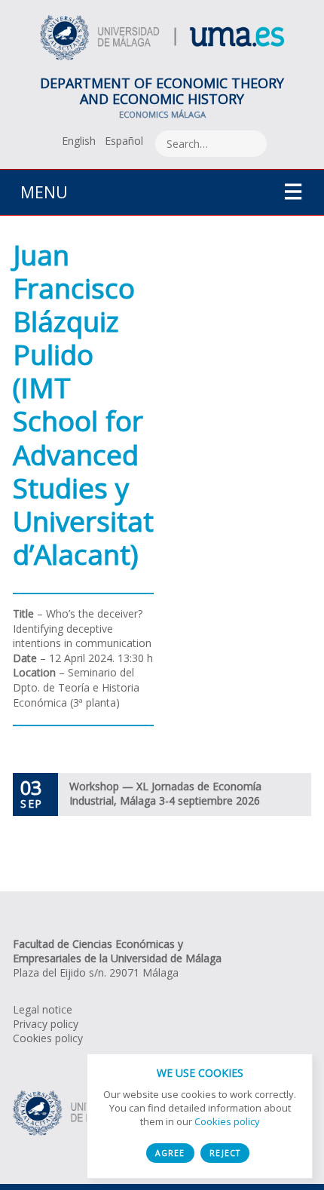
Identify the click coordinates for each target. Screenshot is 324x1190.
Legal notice (42, 1009)
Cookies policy (48, 1038)
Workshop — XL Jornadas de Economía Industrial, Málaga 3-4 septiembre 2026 (165, 793)
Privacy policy (45, 1024)
